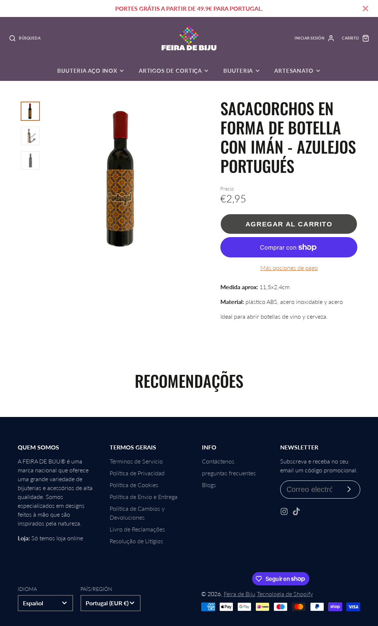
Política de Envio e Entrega (144, 496)
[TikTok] (296, 511)
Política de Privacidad (137, 472)
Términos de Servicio (136, 461)
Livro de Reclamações (137, 529)
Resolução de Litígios (136, 540)
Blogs (209, 484)
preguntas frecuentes (229, 472)
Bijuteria (238, 70)
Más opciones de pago (289, 267)
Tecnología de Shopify (285, 593)
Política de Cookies (134, 484)
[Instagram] (284, 511)
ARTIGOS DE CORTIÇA (170, 70)
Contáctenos (218, 461)
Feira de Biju (239, 593)
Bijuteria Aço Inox (87, 70)
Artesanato (293, 70)
